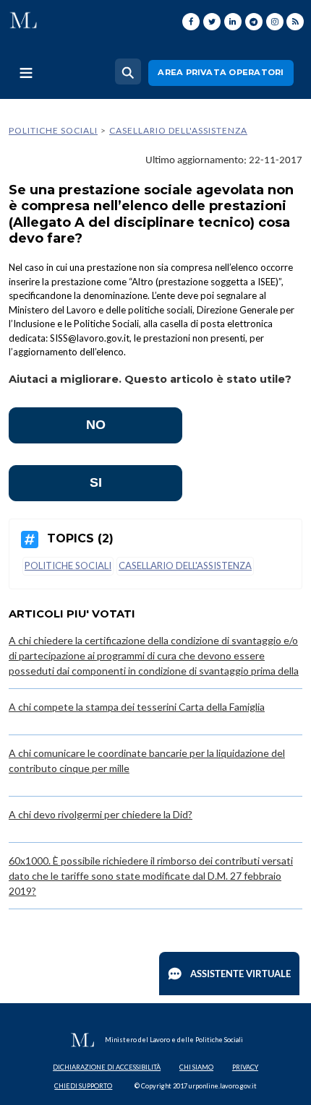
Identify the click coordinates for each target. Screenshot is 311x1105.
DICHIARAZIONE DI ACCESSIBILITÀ (107, 1067)
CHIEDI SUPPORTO (83, 1086)
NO (96, 424)
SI (96, 482)
